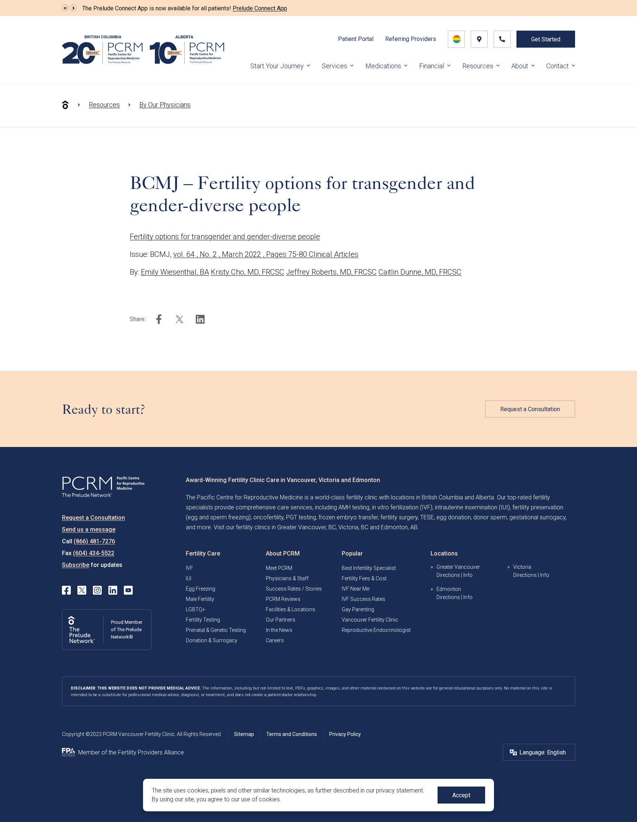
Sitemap (244, 734)
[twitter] (179, 319)
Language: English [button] (542, 752)
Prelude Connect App (260, 8)
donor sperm (490, 517)
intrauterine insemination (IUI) (472, 507)
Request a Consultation (530, 409)
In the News (279, 630)
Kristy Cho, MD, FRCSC (247, 272)
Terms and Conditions (291, 734)
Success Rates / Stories (294, 589)
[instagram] (97, 590)
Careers (275, 640)
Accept (461, 795)
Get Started (545, 39)
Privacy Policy (345, 734)
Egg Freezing (200, 589)
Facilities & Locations (290, 609)
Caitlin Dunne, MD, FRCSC (420, 272)
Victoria (522, 567)
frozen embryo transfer (348, 517)
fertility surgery (399, 517)
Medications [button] (383, 66)
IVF (189, 568)
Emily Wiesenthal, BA (175, 272)
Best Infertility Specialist (369, 568)
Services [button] (334, 66)
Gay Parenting (358, 609)
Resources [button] (477, 66)
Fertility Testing (203, 620)
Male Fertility (200, 599)
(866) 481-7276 (94, 541)
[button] (65, 8)
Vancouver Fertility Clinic (370, 620)
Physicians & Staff (287, 578)
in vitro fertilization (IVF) (402, 507)
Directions (448, 575)
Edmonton (448, 589)
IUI (188, 578)
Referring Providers (410, 38)
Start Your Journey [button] (277, 66)
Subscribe (75, 564)
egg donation (453, 517)
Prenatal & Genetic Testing (216, 630)
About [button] (519, 66)
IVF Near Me (355, 589)
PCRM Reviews (283, 599)
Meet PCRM (279, 568)
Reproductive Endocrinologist (376, 630)
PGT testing (301, 517)
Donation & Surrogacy (211, 640)
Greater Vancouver (458, 567)
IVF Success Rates (363, 599)
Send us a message (88, 529)
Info (468, 575)
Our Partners (280, 620)
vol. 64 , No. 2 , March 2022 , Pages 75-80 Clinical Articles (265, 254)
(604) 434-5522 (93, 553)
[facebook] (159, 319)
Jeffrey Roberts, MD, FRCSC (331, 272)
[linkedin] (200, 319)
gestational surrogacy (537, 517)
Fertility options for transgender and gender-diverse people (225, 236)
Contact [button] (557, 66)
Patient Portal (355, 38)
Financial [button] (431, 66)
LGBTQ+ (195, 609)
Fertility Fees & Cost (364, 578)
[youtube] (128, 590)
